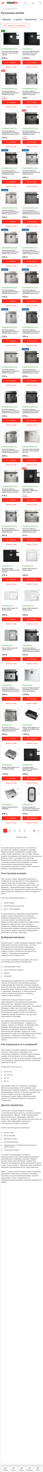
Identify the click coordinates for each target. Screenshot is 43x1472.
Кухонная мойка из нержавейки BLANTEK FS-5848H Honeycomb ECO (11, 490)
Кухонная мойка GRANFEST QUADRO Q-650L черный (30, 769)
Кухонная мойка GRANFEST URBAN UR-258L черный (30, 490)
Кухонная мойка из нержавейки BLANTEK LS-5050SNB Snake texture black (31, 331)
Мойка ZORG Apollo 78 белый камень (9, 609)
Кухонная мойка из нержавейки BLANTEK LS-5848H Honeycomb (11, 371)
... (29, 831)
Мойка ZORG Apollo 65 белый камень (30, 609)
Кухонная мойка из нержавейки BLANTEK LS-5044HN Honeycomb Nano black (11, 689)
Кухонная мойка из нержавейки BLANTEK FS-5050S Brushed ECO (11, 729)
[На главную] (12, 2)
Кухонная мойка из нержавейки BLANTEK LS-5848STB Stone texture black (31, 371)
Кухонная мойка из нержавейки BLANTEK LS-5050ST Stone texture (11, 212)
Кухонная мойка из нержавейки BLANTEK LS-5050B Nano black (11, 92)
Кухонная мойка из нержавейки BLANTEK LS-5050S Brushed (11, 530)
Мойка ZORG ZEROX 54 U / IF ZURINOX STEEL (11, 768)
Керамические (30, 19)
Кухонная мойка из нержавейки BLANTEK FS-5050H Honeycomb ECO (11, 450)
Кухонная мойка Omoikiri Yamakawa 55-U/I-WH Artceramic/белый (30, 689)
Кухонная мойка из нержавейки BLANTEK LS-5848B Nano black (31, 132)
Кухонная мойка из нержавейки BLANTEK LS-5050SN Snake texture (11, 331)
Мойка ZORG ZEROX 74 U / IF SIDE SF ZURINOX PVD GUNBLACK (31, 729)
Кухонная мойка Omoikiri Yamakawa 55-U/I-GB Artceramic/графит (30, 53)
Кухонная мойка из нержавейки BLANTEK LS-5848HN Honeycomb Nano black (31, 212)
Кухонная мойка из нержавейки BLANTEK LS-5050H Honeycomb (31, 92)
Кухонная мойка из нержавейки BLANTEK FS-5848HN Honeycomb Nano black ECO (31, 649)
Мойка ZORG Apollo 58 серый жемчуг (9, 648)
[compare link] (33, 3)
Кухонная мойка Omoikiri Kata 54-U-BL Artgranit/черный (10, 53)
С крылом (18, 19)
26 (34, 831)
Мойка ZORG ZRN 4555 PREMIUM (10, 808)
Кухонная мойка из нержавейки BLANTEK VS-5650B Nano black (11, 172)
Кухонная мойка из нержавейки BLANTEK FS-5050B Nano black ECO (31, 411)
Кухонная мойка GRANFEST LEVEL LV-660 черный (10, 570)
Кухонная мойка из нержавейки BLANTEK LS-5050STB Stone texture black (31, 252)
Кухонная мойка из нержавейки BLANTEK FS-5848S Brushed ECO (31, 530)
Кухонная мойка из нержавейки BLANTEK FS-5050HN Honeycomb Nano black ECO (11, 411)
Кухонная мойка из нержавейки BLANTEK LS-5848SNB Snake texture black (31, 291)
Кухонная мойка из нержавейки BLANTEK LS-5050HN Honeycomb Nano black (11, 132)
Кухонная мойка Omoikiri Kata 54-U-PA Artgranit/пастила (30, 450)
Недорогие (6, 19)
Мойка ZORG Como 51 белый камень (29, 569)
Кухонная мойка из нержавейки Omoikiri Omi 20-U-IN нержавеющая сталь (31, 808)
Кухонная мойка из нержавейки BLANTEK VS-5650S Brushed (31, 172)
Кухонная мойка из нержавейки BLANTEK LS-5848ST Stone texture (11, 252)
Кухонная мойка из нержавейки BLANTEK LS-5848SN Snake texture (11, 291)
